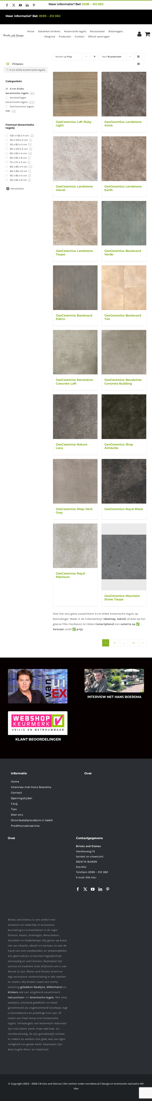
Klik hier (91, 877)
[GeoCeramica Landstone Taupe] (75, 223)
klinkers (13, 992)
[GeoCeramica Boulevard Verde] (124, 223)
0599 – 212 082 (92, 4)
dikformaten (54, 987)
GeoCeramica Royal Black (123, 509)
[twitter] (13, 5)
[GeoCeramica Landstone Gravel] (75, 158)
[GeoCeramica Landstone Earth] (124, 158)
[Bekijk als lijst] (138, 64)
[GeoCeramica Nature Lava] (75, 416)
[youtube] (20, 5)
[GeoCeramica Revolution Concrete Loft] (75, 352)
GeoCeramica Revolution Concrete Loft (74, 381)
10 (133, 642)
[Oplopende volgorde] (94, 57)
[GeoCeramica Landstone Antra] (124, 94)
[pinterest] (33, 5)
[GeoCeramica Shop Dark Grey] (75, 481)
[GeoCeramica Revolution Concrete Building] (124, 352)
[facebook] (7, 5)
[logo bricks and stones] (13, 34)
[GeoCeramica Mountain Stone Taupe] (124, 557)
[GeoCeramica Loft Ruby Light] (75, 94)
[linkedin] (27, 5)
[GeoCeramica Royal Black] (124, 481)
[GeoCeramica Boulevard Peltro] (75, 287)
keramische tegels (42, 997)
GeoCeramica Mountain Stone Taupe (122, 597)
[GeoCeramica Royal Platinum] (75, 546)
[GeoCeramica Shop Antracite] (124, 416)
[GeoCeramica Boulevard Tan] (124, 287)
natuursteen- (16, 997)
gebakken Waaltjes (32, 987)
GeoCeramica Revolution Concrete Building (123, 381)
